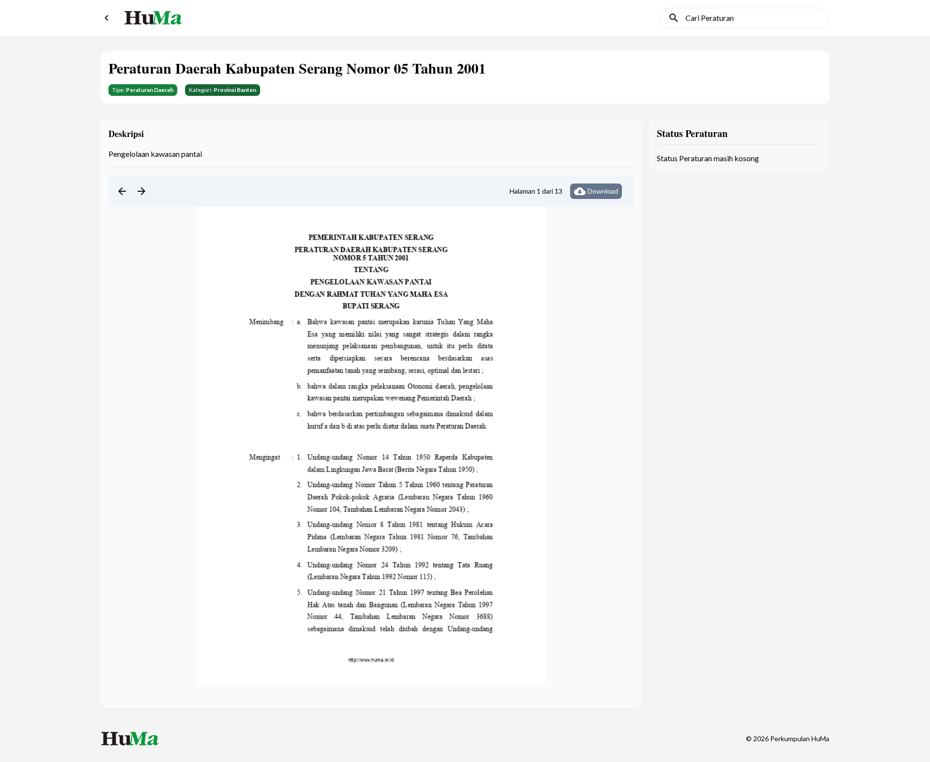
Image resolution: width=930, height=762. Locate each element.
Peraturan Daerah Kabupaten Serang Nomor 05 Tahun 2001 (297, 67)
